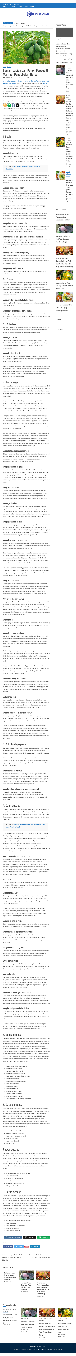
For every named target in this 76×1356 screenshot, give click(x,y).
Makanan (19, 6)
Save (27, 1246)
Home (4, 6)
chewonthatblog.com (10, 81)
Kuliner (32, 6)
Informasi (25, 6)
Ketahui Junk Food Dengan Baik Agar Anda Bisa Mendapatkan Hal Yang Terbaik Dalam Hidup (43, 1288)
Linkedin (35, 1246)
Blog (9, 6)
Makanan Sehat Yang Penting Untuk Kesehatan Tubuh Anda (69, 152)
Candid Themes (57, 1349)
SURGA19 (59, 330)
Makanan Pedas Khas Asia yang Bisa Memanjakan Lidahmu (63, 46)
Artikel (4, 66)
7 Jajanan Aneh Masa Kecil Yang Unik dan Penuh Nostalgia (26, 1286)
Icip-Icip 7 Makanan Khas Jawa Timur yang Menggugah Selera (69, 187)
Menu (13, 6)
